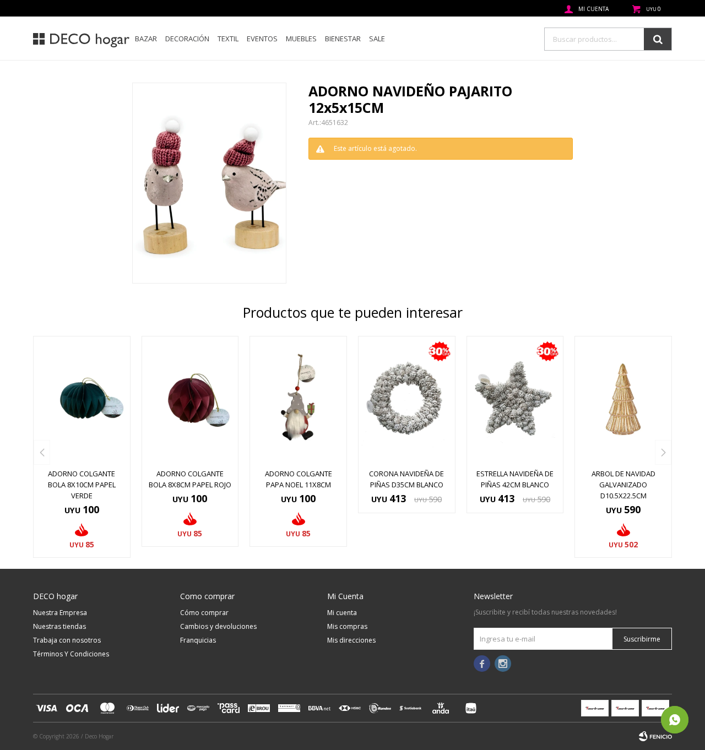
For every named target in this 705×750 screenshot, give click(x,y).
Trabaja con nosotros (67, 640)
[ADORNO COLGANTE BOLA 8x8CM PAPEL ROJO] (190, 399)
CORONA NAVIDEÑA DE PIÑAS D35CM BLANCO (406, 479)
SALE (377, 39)
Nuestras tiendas (59, 626)
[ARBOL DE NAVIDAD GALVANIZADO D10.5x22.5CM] (623, 399)
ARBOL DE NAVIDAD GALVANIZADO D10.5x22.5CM (623, 485)
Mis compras (347, 626)
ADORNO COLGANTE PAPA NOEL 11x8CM (298, 479)
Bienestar (343, 39)
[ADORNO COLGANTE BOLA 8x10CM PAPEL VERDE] (82, 399)
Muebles (301, 39)
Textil (228, 39)
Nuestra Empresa (60, 612)
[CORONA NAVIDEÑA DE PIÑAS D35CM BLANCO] (406, 399)
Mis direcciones (351, 640)
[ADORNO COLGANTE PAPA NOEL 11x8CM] (298, 399)
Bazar (146, 39)
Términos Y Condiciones (71, 654)
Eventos (262, 39)
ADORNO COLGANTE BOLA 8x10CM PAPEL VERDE (82, 485)
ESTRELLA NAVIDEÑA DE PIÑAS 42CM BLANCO (515, 479)
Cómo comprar (204, 612)
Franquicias (198, 640)
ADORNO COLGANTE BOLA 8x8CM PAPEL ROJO (190, 479)
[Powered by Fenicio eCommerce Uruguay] (655, 736)
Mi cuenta (342, 612)
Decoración (187, 39)
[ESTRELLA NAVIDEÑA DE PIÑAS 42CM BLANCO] (515, 399)
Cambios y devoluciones (218, 626)
